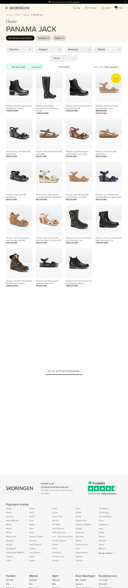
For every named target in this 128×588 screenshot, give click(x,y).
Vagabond (103, 524)
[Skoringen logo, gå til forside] (19, 8)
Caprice (9, 556)
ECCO (32, 516)
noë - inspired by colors (62, 536)
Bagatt (9, 528)
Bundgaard (11, 548)
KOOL (31, 556)
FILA (31, 520)
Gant (31, 528)
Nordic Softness (59, 540)
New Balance (58, 528)
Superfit (79, 556)
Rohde (78, 516)
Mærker (26, 15)
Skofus (79, 540)
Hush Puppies (35, 544)
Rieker (78, 512)
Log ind (79, 584)
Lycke (54, 512)
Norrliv (55, 544)
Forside (9, 15)
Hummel (33, 540)
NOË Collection (59, 532)
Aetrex (9, 512)
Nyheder (10, 580)
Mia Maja (56, 524)
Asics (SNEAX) (12, 520)
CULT (31, 512)
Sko (7, 584)
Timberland (104, 512)
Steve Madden (82, 552)
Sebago (79, 528)
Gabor (31, 524)
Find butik (103, 580)
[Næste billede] (27, 88)
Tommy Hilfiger (105, 516)
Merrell (55, 520)
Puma (78, 508)
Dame (17, 15)
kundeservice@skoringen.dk (54, 486)
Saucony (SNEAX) (83, 524)
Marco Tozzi (57, 516)
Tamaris (79, 560)
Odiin (54, 548)
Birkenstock (11, 536)
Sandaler (42, 38)
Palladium (56, 552)
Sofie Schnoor (82, 544)
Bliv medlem (81, 580)
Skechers (80, 536)
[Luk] (125, 2)
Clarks (8, 560)
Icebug (32, 548)
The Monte (103, 508)
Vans (101, 528)
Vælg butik (36, 67)
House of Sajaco (36, 536)
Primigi (55, 560)
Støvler (58, 38)
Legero (32, 560)
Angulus (9, 516)
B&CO (8, 524)
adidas (9, 508)
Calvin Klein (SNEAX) (15, 552)
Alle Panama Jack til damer (20, 38)
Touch (101, 520)
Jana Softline (35, 552)
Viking (101, 532)
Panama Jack (38, 15)
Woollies (102, 540)
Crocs (31, 508)
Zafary (101, 544)
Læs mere (76, 2)
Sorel (78, 548)
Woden (102, 536)
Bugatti (9, 544)
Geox (31, 532)
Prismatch (103, 584)
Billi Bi (9, 532)
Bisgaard (10, 540)
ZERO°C (102, 548)
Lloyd (54, 508)
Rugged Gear (81, 520)
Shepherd (80, 532)
